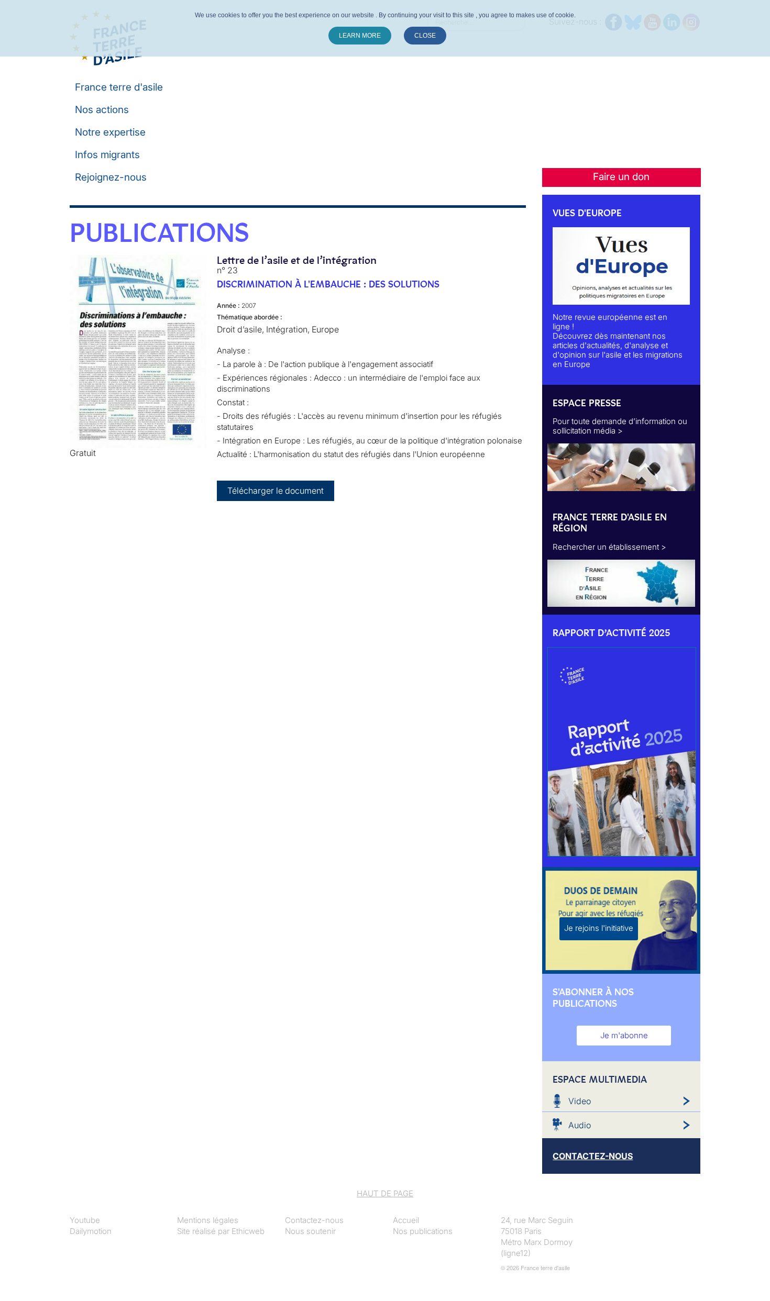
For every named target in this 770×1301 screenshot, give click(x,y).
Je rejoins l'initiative (598, 928)
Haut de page (385, 1193)
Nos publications (423, 1231)
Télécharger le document (275, 490)
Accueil (406, 1220)
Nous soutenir (310, 1231)
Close (425, 35)
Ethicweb (248, 1231)
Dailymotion (91, 1231)
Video (579, 1101)
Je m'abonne (624, 1035)
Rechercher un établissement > (609, 547)
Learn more (360, 35)
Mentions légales (207, 1220)
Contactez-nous (314, 1220)
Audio (579, 1125)
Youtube (85, 1220)
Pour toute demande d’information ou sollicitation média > (620, 426)
